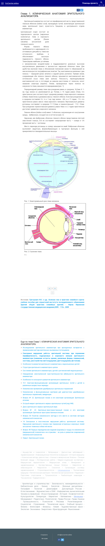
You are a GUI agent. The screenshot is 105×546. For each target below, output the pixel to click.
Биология (55, 486)
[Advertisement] (67, 46)
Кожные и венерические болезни (63, 457)
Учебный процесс (75, 504)
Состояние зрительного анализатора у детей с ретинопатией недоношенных (52, 371)
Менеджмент (26, 499)
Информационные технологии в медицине (52, 455)
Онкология (56, 468)
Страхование (39, 504)
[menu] (2, 3)
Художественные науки (72, 507)
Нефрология (42, 468)
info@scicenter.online (65, 535)
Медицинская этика (57, 462)
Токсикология (26, 478)
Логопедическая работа (46, 460)
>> (103, 5)
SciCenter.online (12, 3)
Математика (66, 496)
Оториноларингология (45, 470)
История (63, 494)
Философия (35, 507)
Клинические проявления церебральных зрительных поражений (48, 389)
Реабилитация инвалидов (71, 475)
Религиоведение (75, 501)
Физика (24, 507)
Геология (38, 489)
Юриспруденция (60, 509)
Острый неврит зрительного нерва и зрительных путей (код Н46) (48, 403)
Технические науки (55, 504)
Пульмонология (51, 475)
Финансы (47, 507)
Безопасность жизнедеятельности (67, 484)
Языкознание (73, 509)
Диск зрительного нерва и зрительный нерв (40, 407)
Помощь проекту (90, 3)
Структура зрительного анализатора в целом (40, 367)
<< (99, 5)
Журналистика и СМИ (46, 491)
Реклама (60, 501)
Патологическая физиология (62, 473)
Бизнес (45, 486)
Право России (64, 499)
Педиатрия (79, 473)
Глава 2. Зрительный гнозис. (33, 438)
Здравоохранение (27, 455)
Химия (56, 507)
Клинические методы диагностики (35, 457)
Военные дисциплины (72, 486)
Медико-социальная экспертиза (70, 460)
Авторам (45, 538)
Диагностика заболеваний (71, 452)
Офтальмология (64, 470)
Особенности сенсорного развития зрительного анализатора (46, 380)
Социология (26, 504)
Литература (41, 496)
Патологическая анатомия (40, 473)
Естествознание (28, 491)
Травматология (38, 478)
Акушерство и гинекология (34, 452)
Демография (51, 489)
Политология (50, 499)
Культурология (27, 496)
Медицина (78, 496)
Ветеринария (53, 452)
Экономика (35, 509)
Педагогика (39, 499)
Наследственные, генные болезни (53, 465)
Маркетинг (53, 496)
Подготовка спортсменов (31, 475)
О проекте (44, 535)
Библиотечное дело (29, 486)
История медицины (76, 455)
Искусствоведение (49, 494)
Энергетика (46, 509)
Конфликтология (76, 494)
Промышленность (31, 501)
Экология (25, 509)
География (25, 489)
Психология (47, 501)
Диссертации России (72, 489)
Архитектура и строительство (35, 484)
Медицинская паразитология (33, 462)
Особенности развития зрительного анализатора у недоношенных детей (51, 364)
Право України (78, 499)
